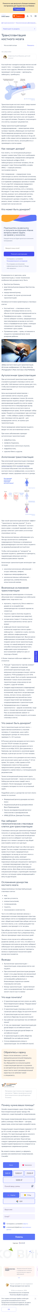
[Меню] (36, 16)
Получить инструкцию (19, 254)
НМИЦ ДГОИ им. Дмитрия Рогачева (17, 815)
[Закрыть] (35, 1299)
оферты (25, 1224)
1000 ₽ (18, 1173)
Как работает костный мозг (14, 1020)
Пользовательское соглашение (19, 1292)
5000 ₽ (19, 1180)
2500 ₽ (30, 1173)
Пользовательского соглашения (17, 261)
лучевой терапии (23, 466)
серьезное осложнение (19, 667)
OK (9, 1309)
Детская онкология (7, 23)
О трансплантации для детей (14, 1030)
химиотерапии (6, 466)
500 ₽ (7, 1173)
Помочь (19, 1236)
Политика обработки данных (19, 1295)
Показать (19, 45)
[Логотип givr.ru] (22, 1243)
